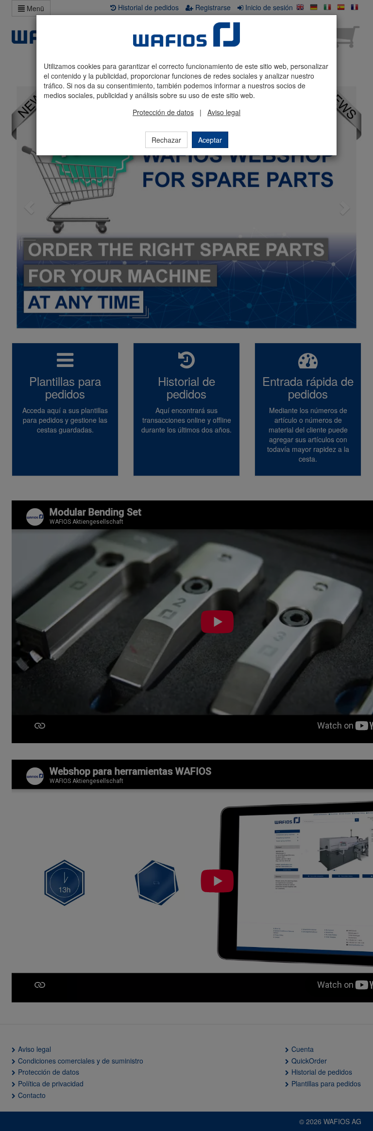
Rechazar (166, 140)
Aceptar (210, 140)
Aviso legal (223, 112)
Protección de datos (163, 112)
